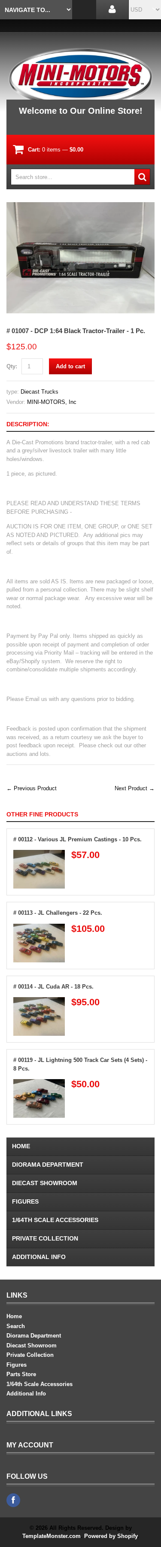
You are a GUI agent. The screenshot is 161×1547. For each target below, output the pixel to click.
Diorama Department (47, 1164)
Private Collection (45, 1238)
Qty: (11, 366)
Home (21, 1146)
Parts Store (21, 1374)
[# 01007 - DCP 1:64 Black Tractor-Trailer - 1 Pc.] (80, 206)
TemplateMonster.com (51, 1536)
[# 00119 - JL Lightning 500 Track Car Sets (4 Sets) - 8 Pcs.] (39, 1083)
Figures (25, 1201)
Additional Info (39, 1256)
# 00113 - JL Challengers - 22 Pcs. (57, 913)
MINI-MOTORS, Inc (51, 402)
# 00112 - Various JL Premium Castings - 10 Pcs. (77, 839)
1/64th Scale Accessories (55, 1219)
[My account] (112, 9)
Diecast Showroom (44, 1183)
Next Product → (135, 788)
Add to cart (70, 366)
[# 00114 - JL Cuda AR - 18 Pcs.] (39, 1001)
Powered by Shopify (110, 1536)
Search (15, 1326)
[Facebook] (13, 1500)
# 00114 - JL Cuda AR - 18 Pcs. (53, 986)
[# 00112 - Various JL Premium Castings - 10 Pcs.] (39, 854)
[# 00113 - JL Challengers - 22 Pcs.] (39, 928)
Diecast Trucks (39, 391)
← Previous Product (31, 788)
